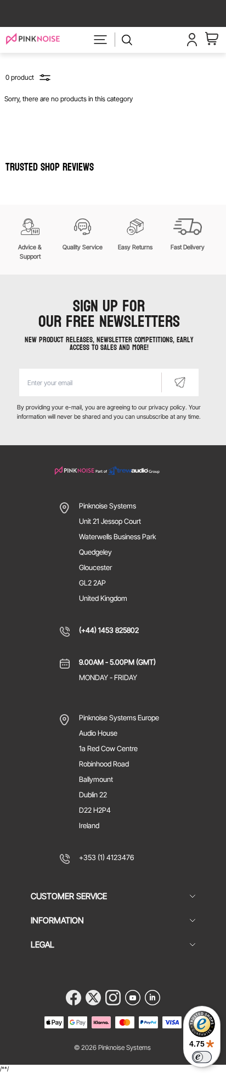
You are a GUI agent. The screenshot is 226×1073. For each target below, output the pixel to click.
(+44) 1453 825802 (109, 630)
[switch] (202, 1057)
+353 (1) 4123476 (106, 857)
